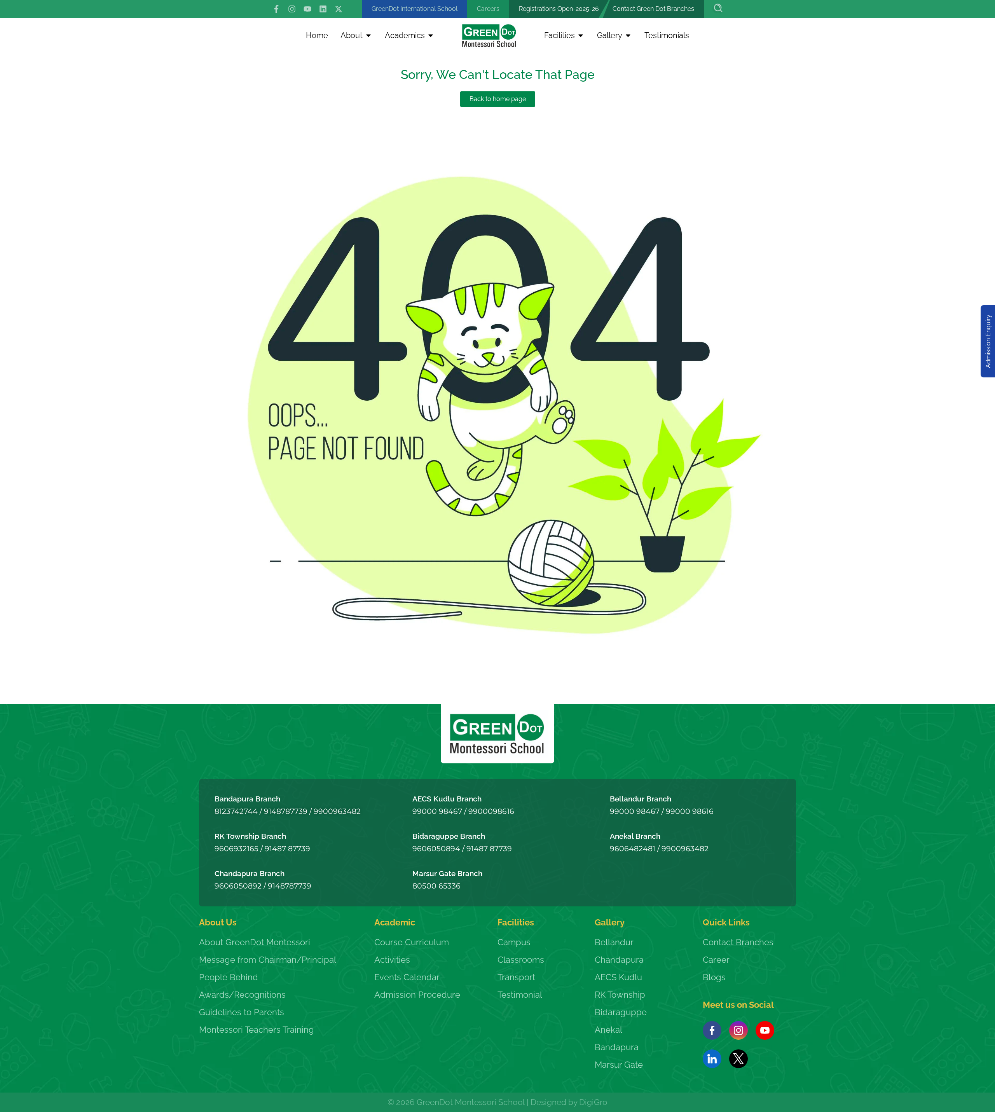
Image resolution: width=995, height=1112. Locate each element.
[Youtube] (307, 9)
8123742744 (236, 811)
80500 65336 (436, 885)
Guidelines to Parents (241, 1012)
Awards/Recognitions (242, 995)
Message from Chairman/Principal (267, 960)
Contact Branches (738, 942)
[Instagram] (292, 9)
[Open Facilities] (581, 35)
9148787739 (285, 811)
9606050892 (238, 885)
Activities (392, 960)
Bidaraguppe (621, 1012)
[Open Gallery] (628, 35)
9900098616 (491, 811)
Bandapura (617, 1047)
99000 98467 (437, 811)
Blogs (714, 977)
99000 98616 (690, 811)
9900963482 (337, 811)
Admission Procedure (417, 995)
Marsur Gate (619, 1064)
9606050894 (436, 848)
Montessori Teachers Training (256, 1029)
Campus (514, 942)
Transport (516, 977)
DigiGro (593, 1102)
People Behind (228, 977)
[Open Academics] (431, 35)
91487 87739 (287, 848)
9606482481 (632, 848)
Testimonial (520, 995)
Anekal (608, 1029)
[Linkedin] (323, 9)
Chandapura (619, 960)
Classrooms (521, 960)
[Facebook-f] (276, 9)
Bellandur (614, 942)
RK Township (620, 995)
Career (716, 960)
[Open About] (368, 35)
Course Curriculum (411, 942)
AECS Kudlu (618, 977)
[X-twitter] (338, 9)
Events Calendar (407, 977)
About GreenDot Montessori (254, 942)
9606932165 (236, 848)
